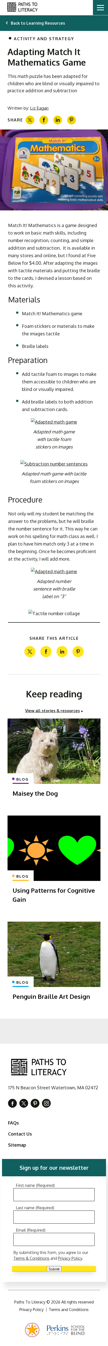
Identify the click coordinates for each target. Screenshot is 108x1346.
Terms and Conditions (69, 1309)
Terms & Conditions (31, 1258)
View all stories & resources (52, 710)
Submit (54, 1269)
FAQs (13, 1123)
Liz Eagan (39, 108)
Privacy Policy (70, 1258)
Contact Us (20, 1134)
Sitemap (17, 1145)
